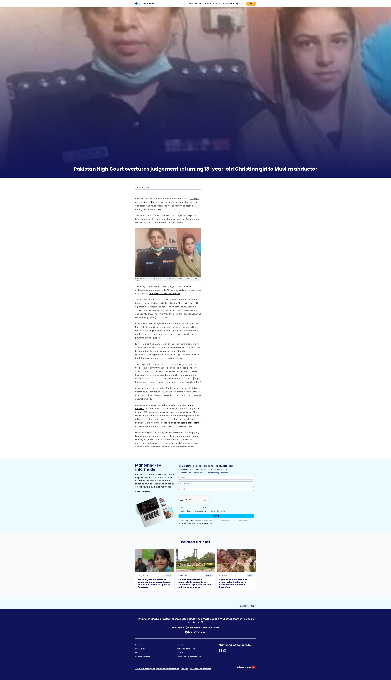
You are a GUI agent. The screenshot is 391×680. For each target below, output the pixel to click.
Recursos (181, 645)
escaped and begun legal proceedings (181, 422)
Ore (218, 3)
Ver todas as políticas (200, 668)
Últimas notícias (142, 656)
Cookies (184, 668)
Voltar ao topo (247, 605)
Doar (251, 3)
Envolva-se (140, 649)
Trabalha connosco (186, 649)
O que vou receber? (143, 491)
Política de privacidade (167, 668)
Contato (181, 653)
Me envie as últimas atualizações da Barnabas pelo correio (204, 473)
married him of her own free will (164, 293)
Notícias (208, 576)
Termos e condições (145, 668)
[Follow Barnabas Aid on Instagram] (224, 651)
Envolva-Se (209, 3)
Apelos (168, 576)
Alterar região (244, 667)
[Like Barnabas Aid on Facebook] (220, 651)
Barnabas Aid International (189, 656)
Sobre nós (139, 645)
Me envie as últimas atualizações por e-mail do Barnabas (204, 469)
